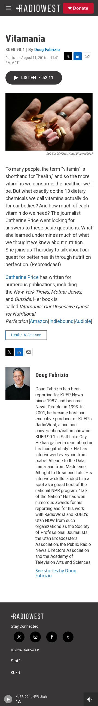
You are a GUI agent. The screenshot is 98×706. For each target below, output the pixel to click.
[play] (8, 699)
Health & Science (26, 335)
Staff (15, 661)
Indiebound (61, 321)
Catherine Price (22, 277)
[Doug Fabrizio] (17, 383)
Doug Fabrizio (47, 49)
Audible (83, 321)
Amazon (39, 321)
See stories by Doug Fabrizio (55, 573)
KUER (15, 673)
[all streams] (91, 699)
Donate (80, 8)
